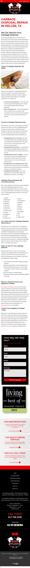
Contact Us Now (15, 460)
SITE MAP (20, 557)
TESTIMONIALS (15, 483)
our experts (15, 251)
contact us (9, 326)
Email (6, 353)
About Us (15, 486)
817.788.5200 (25, 1)
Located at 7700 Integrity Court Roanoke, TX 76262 (15, 495)
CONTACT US (15, 488)
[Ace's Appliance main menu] (1, 1)
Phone (6, 360)
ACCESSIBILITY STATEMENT (16, 558)
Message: (7, 368)
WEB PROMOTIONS (15, 481)
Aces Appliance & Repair (7, 287)
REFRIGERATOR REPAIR (15, 478)
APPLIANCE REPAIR (15, 475)
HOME (15, 473)
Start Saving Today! (15, 429)
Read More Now (15, 445)
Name (6, 346)
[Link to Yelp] (16, 534)
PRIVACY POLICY (13, 557)
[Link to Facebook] (13, 534)
